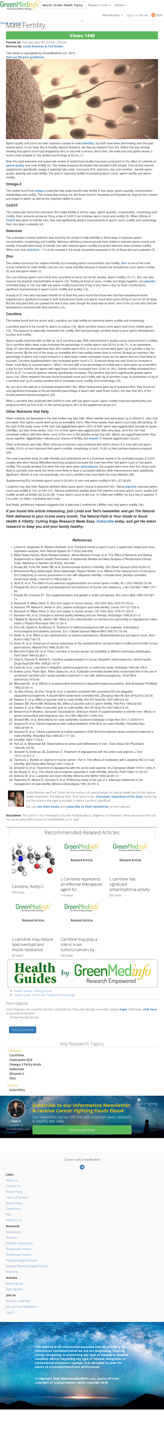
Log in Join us (137, 15)
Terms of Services (17, 1197)
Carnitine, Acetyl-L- (28, 886)
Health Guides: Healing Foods (33, 991)
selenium (33, 250)
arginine (130, 486)
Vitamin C (16, 1073)
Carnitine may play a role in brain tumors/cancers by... (79, 944)
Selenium (16, 1069)
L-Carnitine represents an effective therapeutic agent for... (82, 884)
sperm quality (15, 165)
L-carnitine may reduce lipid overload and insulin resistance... (32, 944)
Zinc (12, 1078)
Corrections (13, 1209)
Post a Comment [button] (23, 1030)
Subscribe (105, 521)
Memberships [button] (112, 15)
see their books (48, 806)
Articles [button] (120, 5)
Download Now (82, 1129)
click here (150, 1009)
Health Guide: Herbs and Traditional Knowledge (44, 995)
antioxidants (89, 466)
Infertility (17, 1090)
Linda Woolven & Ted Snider (43, 46)
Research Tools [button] (98, 5)
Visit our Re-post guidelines (25, 57)
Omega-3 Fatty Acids (25, 1064)
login (123, 1009)
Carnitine (16, 1055)
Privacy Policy (14, 1191)
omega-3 (40, 191)
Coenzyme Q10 (20, 1060)
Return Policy (14, 1203)
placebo (149, 281)
